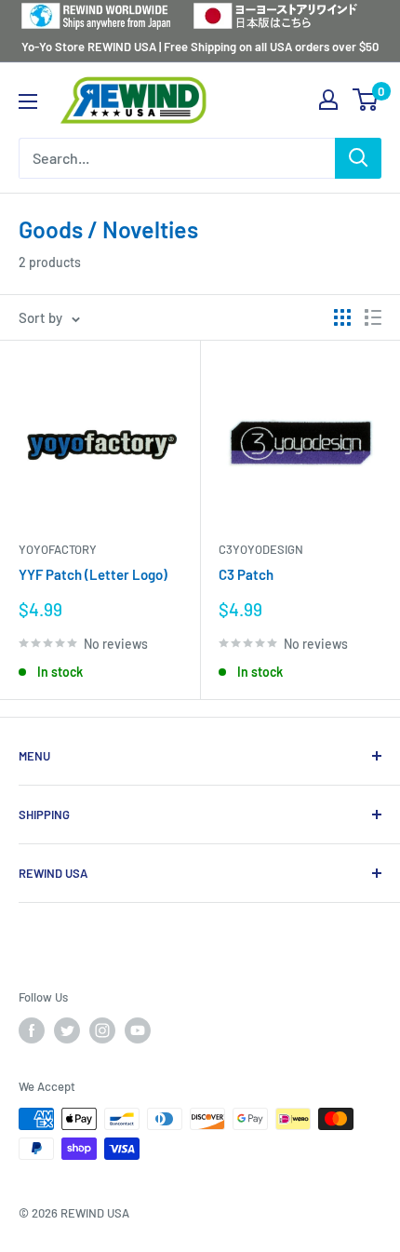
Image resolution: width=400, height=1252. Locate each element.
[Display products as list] (373, 317)
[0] (366, 99)
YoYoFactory (58, 549)
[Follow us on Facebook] (32, 1030)
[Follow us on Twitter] (67, 1030)
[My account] (328, 99)
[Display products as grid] (342, 317)
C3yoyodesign (261, 549)
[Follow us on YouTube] (138, 1030)
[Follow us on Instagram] (102, 1030)
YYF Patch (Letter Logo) (93, 574)
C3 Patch (246, 574)
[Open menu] (28, 101)
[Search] (358, 158)
